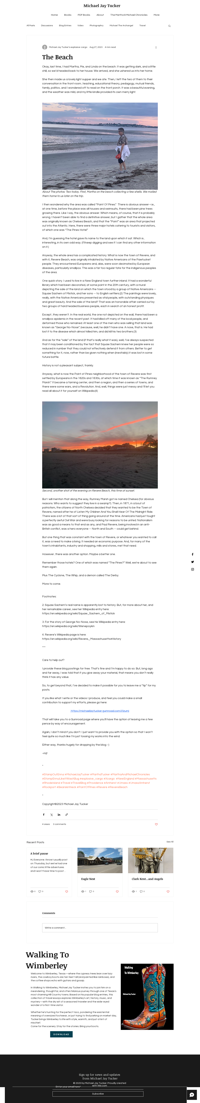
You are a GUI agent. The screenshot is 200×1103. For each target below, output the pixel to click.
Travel (142, 25)
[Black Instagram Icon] (192, 569)
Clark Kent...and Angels (147, 879)
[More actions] (156, 47)
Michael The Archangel (121, 25)
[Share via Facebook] (43, 814)
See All (170, 842)
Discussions (47, 25)
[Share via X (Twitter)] (51, 814)
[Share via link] (66, 814)
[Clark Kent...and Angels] (150, 860)
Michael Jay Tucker (102, 5)
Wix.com (102, 1085)
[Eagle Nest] (100, 860)
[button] (169, 25)
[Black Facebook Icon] (192, 554)
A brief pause (39, 853)
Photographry (96, 25)
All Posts (31, 25)
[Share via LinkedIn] (59, 814)
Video (80, 25)
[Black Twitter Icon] (192, 562)
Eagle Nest (88, 879)
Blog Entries (65, 25)
